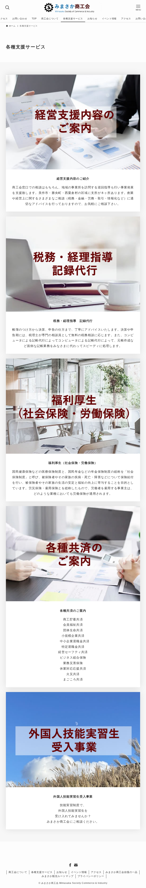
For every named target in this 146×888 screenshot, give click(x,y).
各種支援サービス (41, 872)
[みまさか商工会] (73, 7)
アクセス (96, 872)
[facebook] (70, 865)
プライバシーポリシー (91, 876)
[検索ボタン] (7, 7)
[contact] (76, 865)
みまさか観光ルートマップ (58, 876)
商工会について (18, 872)
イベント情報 (79, 872)
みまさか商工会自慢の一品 (121, 872)
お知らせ (61, 872)
